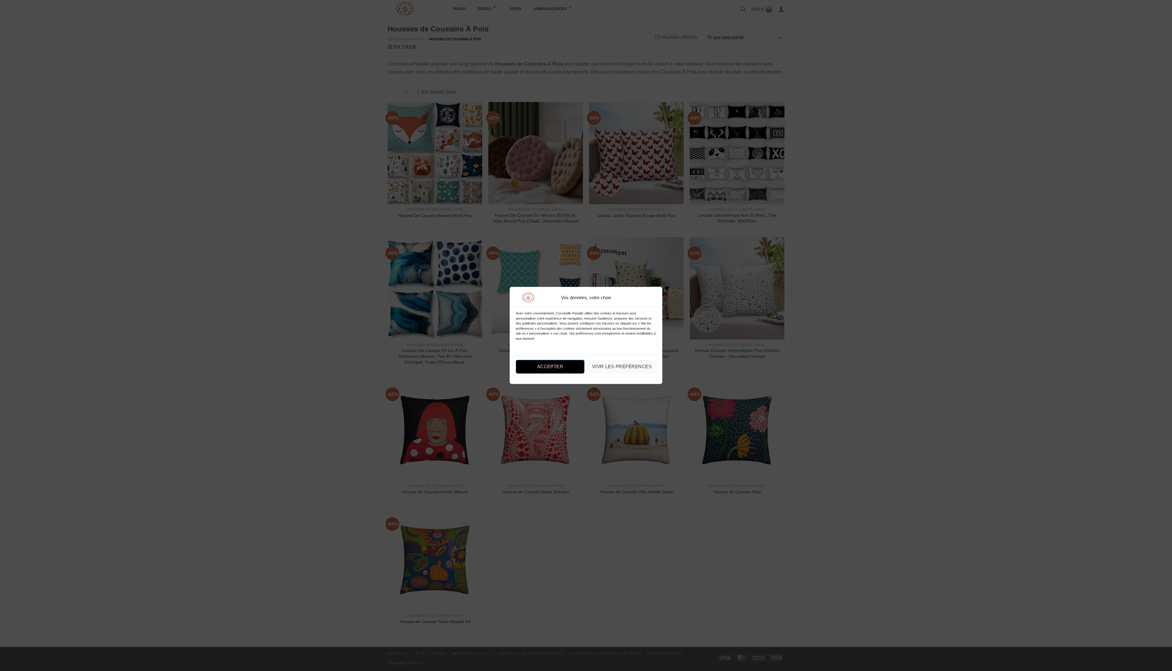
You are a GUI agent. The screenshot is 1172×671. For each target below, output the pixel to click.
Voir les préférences (622, 366)
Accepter (550, 366)
